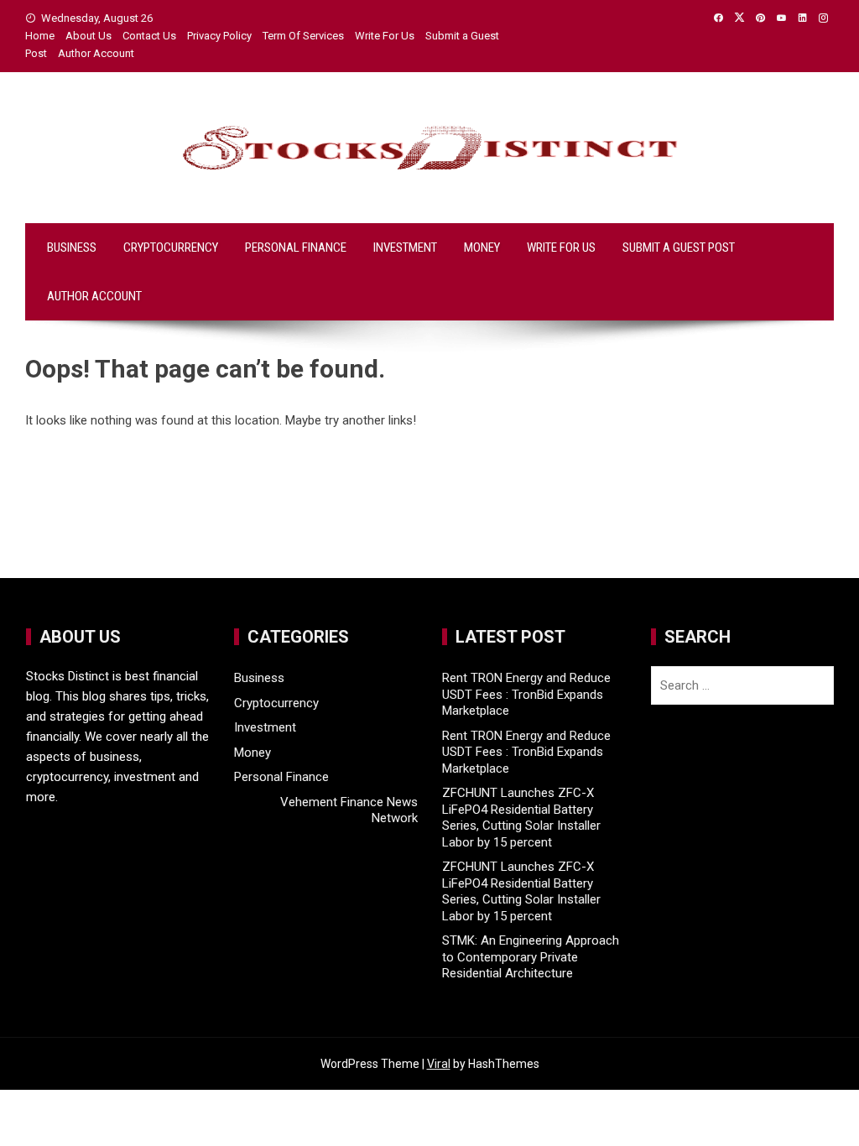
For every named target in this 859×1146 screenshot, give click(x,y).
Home (40, 35)
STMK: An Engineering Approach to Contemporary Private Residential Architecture (530, 957)
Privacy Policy (219, 35)
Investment (405, 247)
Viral (438, 1063)
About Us (88, 35)
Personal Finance (295, 247)
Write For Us (384, 35)
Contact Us (149, 35)
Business (71, 247)
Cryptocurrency (170, 247)
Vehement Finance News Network (348, 810)
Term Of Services (303, 35)
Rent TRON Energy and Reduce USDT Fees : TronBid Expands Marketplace (526, 694)
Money (482, 247)
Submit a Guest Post (678, 247)
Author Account (96, 53)
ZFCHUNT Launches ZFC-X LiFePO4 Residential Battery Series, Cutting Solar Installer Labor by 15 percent (521, 817)
